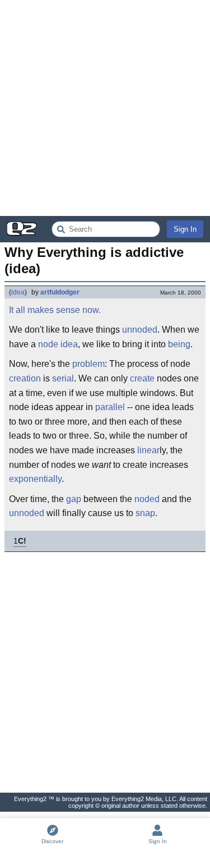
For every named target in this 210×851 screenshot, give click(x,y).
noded (147, 499)
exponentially (35, 479)
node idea (58, 344)
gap (73, 499)
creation (25, 378)
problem (88, 364)
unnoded (139, 329)
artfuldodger (60, 292)
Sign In (185, 229)
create (142, 378)
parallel (110, 407)
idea (18, 292)
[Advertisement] (105, 108)
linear (148, 450)
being (179, 344)
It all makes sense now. (55, 310)
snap (145, 513)
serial (63, 378)
